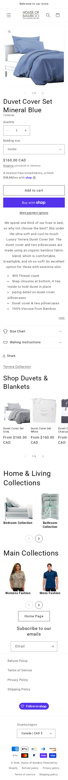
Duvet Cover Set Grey (13, 430)
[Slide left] (25, 93)
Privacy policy (51, 768)
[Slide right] (43, 93)
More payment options (34, 212)
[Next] (39, 538)
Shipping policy (48, 774)
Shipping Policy (19, 689)
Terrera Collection (17, 367)
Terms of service (25, 774)
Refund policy (30, 768)
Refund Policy (18, 661)
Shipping (8, 165)
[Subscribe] (52, 646)
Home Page (34, 616)
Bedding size (11, 140)
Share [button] (11, 356)
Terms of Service (20, 670)
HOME (62, 318)
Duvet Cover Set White (41, 430)
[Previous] (29, 538)
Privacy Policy (18, 680)
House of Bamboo (31, 762)
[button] (9, 15)
